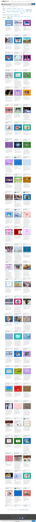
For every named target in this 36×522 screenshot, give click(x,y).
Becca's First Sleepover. (7, 271)
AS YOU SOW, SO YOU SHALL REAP (9, 236)
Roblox (30, 11)
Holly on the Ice (8, 340)
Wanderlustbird (17, 365)
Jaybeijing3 (25, 243)
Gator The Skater (26, 148)
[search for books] (31, 1)
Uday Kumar (7, 243)
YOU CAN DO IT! (17, 288)
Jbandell (7, 400)
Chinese (15, 16)
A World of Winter (8, 479)
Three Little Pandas (9, 357)
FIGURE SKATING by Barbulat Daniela (17, 219)
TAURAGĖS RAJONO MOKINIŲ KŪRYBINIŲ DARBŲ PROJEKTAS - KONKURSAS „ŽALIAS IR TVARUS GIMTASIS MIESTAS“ (17, 516)
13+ (16, 6)
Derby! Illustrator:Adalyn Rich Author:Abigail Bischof (9, 97)
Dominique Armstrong (27, 365)
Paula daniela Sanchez (27, 435)
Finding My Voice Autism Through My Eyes (9, 45)
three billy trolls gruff (17, 375)
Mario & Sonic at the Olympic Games (9, 62)
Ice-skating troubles (26, 253)
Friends (27, 11)
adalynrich (7, 104)
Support (26, 1)
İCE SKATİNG (7, 288)
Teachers (12, 1)
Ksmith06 (25, 34)
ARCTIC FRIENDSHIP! (17, 479)
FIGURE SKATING (26, 288)
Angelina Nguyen (26, 156)
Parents (15, 1)
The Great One (25, 96)
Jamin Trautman (17, 243)
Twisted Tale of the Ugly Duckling (8, 219)
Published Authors (16, 11)
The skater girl (25, 218)
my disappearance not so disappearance (27, 375)
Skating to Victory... (8, 166)
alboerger (7, 226)
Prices (23, 1)
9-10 (11, 6)
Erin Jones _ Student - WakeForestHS (9, 139)
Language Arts (9, 8)
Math (22, 8)
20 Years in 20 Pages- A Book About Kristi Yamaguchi (9, 254)
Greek (25, 16)
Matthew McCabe (8, 191)
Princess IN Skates (17, 183)
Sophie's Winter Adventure (16, 253)
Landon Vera (16, 400)
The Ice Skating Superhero (8, 306)
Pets (21, 11)
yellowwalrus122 (26, 104)
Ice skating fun (25, 166)
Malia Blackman (17, 435)
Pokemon (25, 497)
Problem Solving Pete (26, 479)
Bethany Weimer (8, 487)
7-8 (9, 6)
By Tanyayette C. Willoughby (17, 323)
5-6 (7, 6)
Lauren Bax (7, 278)
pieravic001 (25, 69)
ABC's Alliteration (8, 375)
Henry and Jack (16, 497)
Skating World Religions (8, 184)
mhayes (25, 452)
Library (21, 1)
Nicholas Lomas (8, 348)
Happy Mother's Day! (17, 392)
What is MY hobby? (26, 514)
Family (24, 11)
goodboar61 (16, 139)
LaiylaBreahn (8, 156)
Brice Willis (7, 69)
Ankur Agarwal (26, 226)
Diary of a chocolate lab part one (26, 393)
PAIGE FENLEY (26, 313)
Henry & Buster (8, 392)
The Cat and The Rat (26, 340)
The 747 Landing (17, 340)
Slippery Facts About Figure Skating (26, 62)
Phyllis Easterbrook (17, 313)
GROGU (16, 69)
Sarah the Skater (17, 131)
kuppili (16, 348)
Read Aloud (9, 11)
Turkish (28, 16)
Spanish (12, 16)
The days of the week (9, 462)
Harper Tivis (16, 278)
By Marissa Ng (16, 61)
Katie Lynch (7, 435)
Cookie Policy (17, 521)
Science (19, 8)
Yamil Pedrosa (8, 313)
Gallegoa (25, 487)
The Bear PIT (16, 357)
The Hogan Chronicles (17, 305)
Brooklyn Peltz (17, 487)
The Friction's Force (9, 148)
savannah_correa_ (8, 452)
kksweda (25, 348)
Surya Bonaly (8, 131)
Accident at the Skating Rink (16, 410)
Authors (18, 1)
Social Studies (14, 8)
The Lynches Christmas (8, 428)
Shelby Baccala (17, 452)
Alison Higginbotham (18, 191)
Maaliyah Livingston (26, 191)
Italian (22, 16)
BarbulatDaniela (17, 226)
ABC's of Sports (25, 183)
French (19, 16)
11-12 (14, 6)
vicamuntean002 (8, 34)
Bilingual (8, 16)
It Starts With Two (26, 305)
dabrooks (25, 139)
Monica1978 (16, 104)
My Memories (25, 270)
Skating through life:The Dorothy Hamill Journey (17, 271)
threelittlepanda (8, 365)
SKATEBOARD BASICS (17, 462)
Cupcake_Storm (26, 400)
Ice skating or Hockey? (16, 79)
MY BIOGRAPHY (25, 427)
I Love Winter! (8, 79)
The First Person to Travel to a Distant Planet (17, 149)
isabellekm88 (17, 34)
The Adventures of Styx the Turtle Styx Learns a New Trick (26, 45)
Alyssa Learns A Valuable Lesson (17, 97)
